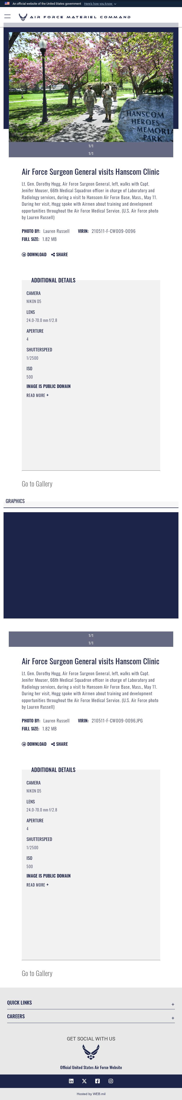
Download (36, 254)
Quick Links (19, 1002)
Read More (36, 395)
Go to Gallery (37, 483)
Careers (16, 1016)
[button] (100, 3)
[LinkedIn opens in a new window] (71, 1081)
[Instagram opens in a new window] (110, 1081)
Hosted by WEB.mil (91, 1094)
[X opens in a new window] (84, 1081)
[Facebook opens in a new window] (97, 1081)
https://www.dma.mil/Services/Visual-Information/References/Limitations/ (82, 432)
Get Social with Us (91, 1039)
